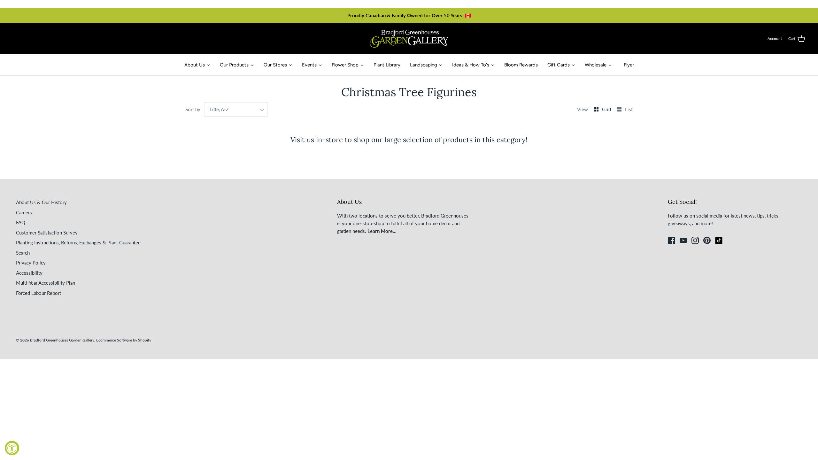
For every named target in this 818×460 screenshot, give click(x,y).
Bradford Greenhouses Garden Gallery (62, 340)
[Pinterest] (707, 240)
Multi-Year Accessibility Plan (45, 283)
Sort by (192, 109)
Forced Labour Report (38, 293)
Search (23, 253)
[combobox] (236, 109)
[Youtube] (683, 240)
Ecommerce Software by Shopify (123, 340)
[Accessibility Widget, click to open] (12, 448)
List (629, 109)
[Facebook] (671, 240)
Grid (607, 109)
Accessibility (29, 273)
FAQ (20, 222)
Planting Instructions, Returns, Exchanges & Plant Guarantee (78, 242)
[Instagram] (695, 240)
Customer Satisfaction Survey (47, 232)
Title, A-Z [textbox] (219, 109)
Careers (24, 212)
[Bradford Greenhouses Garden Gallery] (409, 39)
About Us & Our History (41, 202)
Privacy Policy (31, 262)
